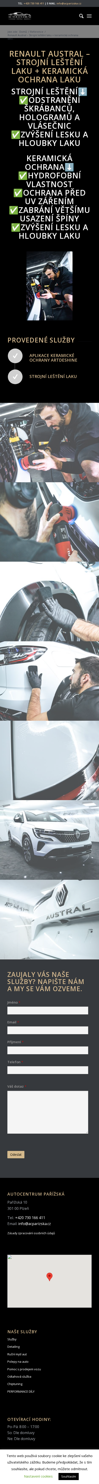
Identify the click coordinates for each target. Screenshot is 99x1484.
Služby (12, 1339)
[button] (49, 1277)
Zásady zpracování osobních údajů (31, 1233)
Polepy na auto (18, 1361)
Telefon (15, 1062)
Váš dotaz (16, 1086)
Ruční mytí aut (17, 1354)
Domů (23, 31)
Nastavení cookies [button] (38, 1476)
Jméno (13, 1002)
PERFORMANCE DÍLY (21, 1391)
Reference (36, 31)
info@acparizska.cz (69, 3)
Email (13, 1022)
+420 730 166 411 (34, 3)
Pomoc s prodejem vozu (24, 1369)
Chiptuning (14, 1384)
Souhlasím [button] (68, 1476)
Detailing (13, 1347)
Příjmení (15, 1042)
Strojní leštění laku (53, 376)
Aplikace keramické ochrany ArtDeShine (53, 358)
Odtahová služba (19, 1376)
